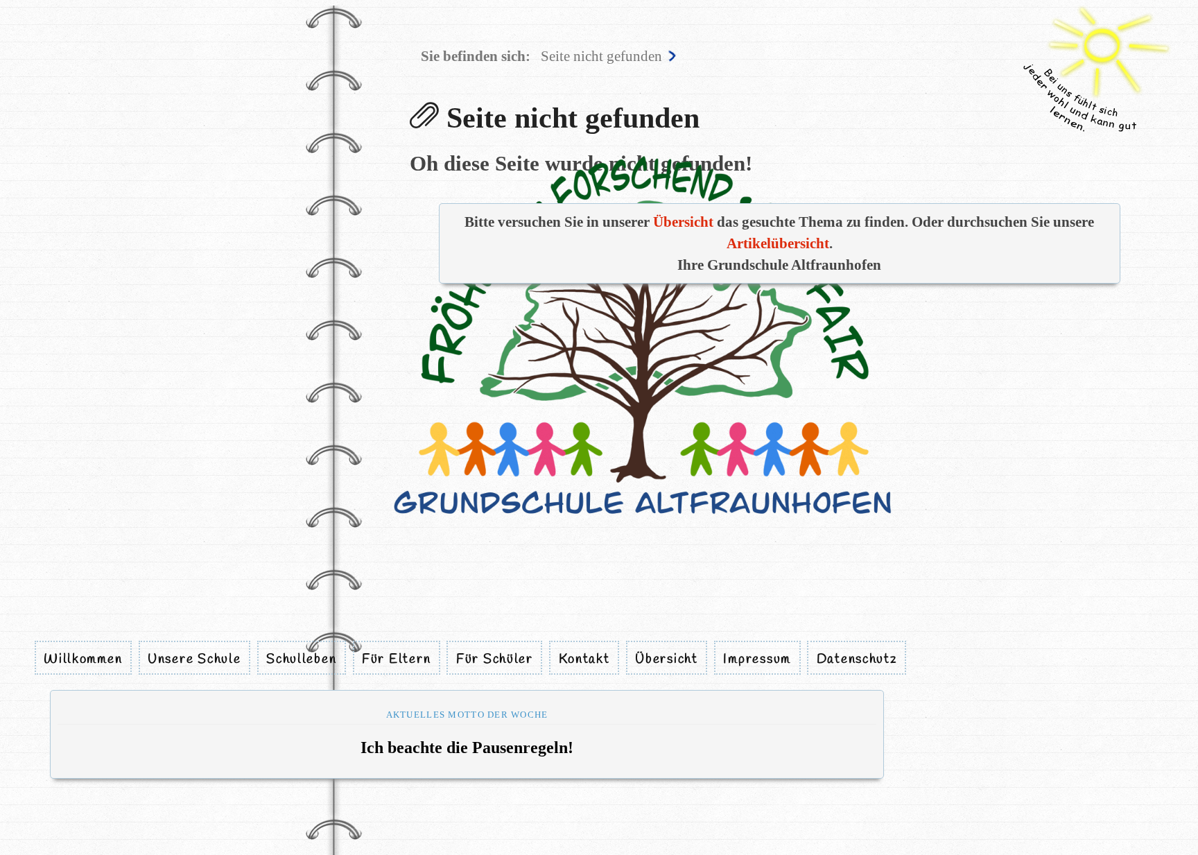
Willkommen (83, 659)
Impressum (757, 659)
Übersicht (666, 659)
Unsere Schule (194, 659)
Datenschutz (857, 659)
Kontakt (584, 659)
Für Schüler (494, 659)
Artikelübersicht (778, 243)
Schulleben (301, 659)
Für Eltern (396, 659)
